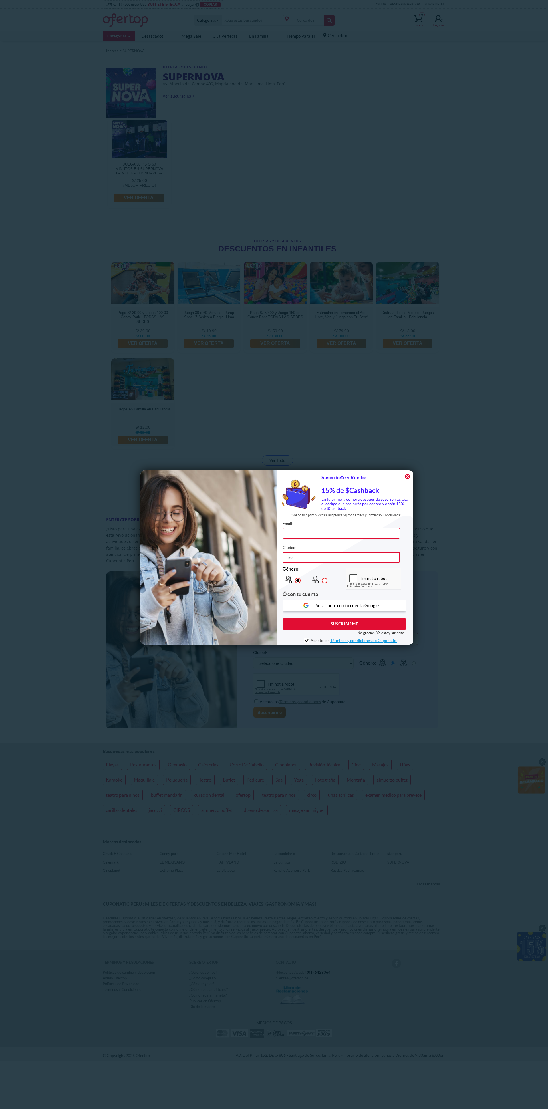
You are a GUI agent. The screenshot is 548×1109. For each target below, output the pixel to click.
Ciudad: (290, 547)
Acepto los (354, 640)
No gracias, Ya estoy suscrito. (381, 633)
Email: (288, 523)
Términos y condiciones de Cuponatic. (363, 640)
